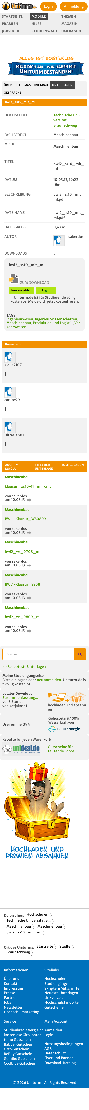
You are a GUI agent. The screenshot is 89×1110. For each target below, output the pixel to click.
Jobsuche (11, 31)
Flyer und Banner (58, 1058)
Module (39, 16)
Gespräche (13, 92)
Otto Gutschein (16, 1049)
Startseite (12, 16)
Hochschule (16, 115)
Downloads (15, 253)
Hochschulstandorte (61, 1002)
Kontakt (10, 983)
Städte (64, 946)
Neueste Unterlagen (61, 993)
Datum (10, 180)
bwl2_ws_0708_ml (22, 551)
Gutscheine (54, 1007)
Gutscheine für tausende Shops (61, 749)
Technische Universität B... (28, 920)
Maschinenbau (36, 85)
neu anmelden (49, 680)
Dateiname (14, 212)
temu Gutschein (17, 1039)
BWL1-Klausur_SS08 (22, 584)
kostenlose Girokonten (23, 1035)
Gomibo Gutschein (19, 1058)
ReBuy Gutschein (18, 1054)
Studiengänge (56, 983)
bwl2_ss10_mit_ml (23, 932)
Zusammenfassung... (20, 697)
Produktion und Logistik (53, 323)
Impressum (13, 988)
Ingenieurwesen (19, 319)
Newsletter (13, 1007)
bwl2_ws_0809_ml (23, 617)
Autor (10, 236)
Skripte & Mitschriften (63, 988)
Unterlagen (62, 85)
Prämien (10, 24)
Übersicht (12, 85)
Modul (10, 144)
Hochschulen (37, 914)
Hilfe (37, 24)
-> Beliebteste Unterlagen (24, 666)
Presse (9, 993)
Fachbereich (16, 135)
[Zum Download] (28, 499)
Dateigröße (16, 227)
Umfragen (71, 31)
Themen (68, 16)
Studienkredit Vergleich (24, 1030)
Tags (10, 315)
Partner (10, 997)
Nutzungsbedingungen (63, 1044)
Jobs (7, 1002)
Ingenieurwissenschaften (56, 319)
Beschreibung (17, 194)
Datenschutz (55, 1053)
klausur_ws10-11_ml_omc (28, 486)
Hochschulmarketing (21, 1012)
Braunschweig (18, 952)
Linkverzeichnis (57, 997)
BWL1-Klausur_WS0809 (25, 519)
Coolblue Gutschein (20, 1063)
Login (48, 6)
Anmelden (53, 1030)
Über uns (11, 978)
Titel (9, 161)
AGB (48, 1048)
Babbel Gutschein (18, 1044)
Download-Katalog (60, 1063)
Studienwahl (45, 31)
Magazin (69, 24)
